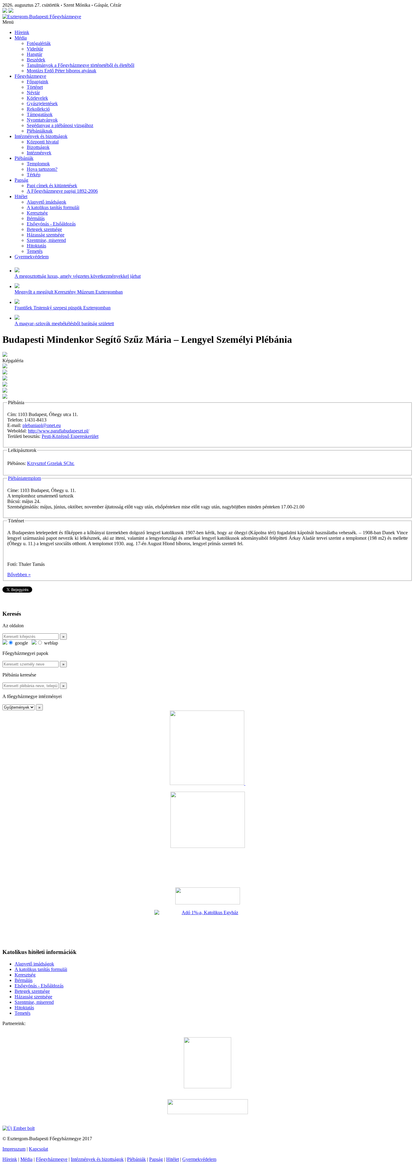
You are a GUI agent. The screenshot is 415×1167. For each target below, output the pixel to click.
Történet (35, 87)
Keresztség (37, 212)
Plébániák (24, 158)
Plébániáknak (40, 130)
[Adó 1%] (207, 926)
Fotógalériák (39, 43)
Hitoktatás (36, 245)
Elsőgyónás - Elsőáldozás (51, 223)
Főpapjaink (37, 81)
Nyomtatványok (42, 119)
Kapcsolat (38, 1149)
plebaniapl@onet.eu (41, 425)
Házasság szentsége (45, 234)
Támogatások (40, 114)
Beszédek (36, 59)
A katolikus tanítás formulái (53, 207)
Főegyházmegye (30, 76)
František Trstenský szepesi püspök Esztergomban (63, 307)
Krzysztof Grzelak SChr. (50, 463)
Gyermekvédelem (32, 256)
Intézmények (39, 152)
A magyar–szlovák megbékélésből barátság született (64, 323)
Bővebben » (19, 574)
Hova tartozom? (42, 169)
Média (21, 37)
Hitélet (21, 196)
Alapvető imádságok (46, 202)
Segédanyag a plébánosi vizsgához (60, 125)
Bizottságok (38, 147)
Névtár (33, 92)
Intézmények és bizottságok (41, 136)
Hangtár (34, 54)
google (21, 642)
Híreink (22, 32)
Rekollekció (38, 109)
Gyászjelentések (42, 103)
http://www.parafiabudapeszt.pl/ (58, 430)
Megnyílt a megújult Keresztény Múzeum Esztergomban (69, 291)
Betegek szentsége (44, 229)
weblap (50, 642)
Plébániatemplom (24, 478)
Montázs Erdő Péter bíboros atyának (61, 70)
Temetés (35, 251)
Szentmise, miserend (46, 240)
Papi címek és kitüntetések (52, 185)
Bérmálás (36, 218)
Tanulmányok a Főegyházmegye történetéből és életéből (80, 65)
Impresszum (14, 1149)
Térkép (33, 174)
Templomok (38, 163)
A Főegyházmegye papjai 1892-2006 (62, 191)
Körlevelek (37, 98)
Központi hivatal (43, 141)
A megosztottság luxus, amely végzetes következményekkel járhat (78, 276)
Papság (21, 180)
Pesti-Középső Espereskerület (70, 436)
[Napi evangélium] (207, 895)
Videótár (35, 48)
